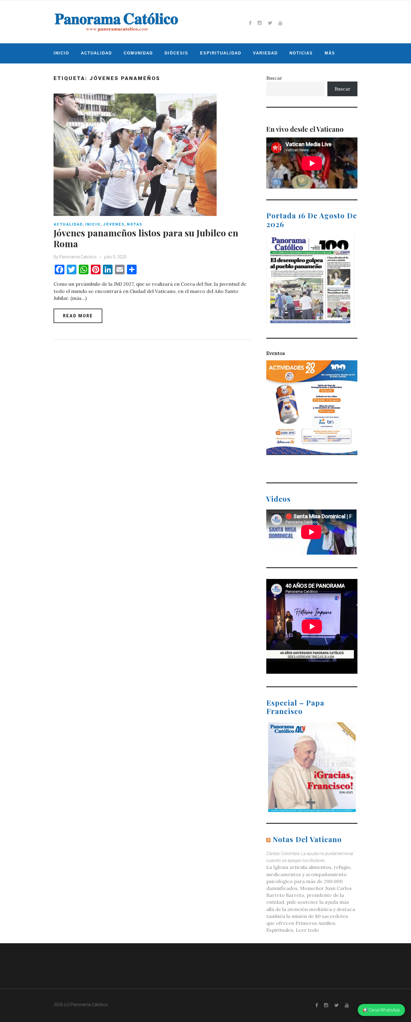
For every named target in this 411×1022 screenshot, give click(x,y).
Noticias (301, 53)
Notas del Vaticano (307, 839)
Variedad (265, 53)
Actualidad (96, 53)
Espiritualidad (220, 53)
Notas (134, 224)
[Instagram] (259, 22)
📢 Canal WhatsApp (381, 1010)
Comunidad (138, 53)
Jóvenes (114, 224)
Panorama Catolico (78, 256)
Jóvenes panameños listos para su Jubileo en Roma (146, 238)
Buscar (274, 78)
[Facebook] (250, 22)
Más (330, 53)
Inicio (61, 53)
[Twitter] (270, 22)
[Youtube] (280, 22)
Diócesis (176, 53)
